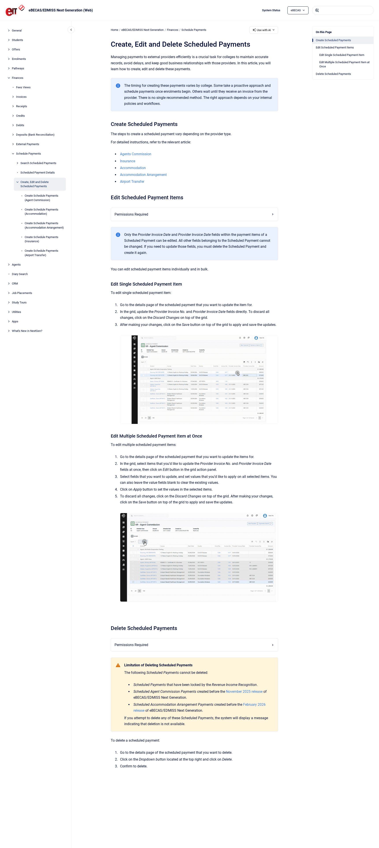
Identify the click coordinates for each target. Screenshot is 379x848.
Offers (16, 49)
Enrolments (19, 59)
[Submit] (317, 10)
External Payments (27, 144)
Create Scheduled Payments (333, 40)
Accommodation (133, 168)
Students (17, 40)
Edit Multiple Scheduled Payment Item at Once (344, 64)
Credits (20, 115)
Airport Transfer (132, 181)
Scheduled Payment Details (37, 172)
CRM (15, 283)
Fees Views (23, 87)
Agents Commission (135, 154)
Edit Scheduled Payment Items (335, 47)
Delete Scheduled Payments (333, 74)
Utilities (16, 312)
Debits (20, 125)
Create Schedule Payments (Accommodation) (41, 212)
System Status (271, 10)
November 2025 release (244, 691)
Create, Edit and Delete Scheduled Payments (34, 184)
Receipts (21, 106)
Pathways (18, 68)
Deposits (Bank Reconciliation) (35, 134)
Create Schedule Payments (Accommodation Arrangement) (44, 225)
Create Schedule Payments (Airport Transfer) (41, 253)
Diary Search (20, 274)
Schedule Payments (28, 153)
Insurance (127, 161)
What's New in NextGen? (27, 331)
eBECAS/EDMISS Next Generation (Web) (61, 10)
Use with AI (264, 30)
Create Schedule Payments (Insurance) (41, 239)
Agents (16, 264)
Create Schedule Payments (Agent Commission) (41, 198)
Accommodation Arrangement (143, 175)
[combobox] (342, 10)
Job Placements (22, 293)
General (17, 30)
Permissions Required (131, 214)
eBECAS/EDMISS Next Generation (142, 29)
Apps (15, 321)
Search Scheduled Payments (38, 163)
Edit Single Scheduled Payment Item (341, 55)
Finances (17, 77)
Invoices (21, 96)
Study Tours (19, 302)
